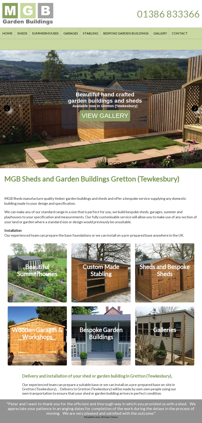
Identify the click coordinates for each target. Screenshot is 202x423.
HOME (7, 33)
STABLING (90, 33)
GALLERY (160, 33)
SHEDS (22, 33)
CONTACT (180, 33)
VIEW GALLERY (105, 115)
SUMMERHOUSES (45, 33)
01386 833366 (168, 14)
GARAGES (71, 33)
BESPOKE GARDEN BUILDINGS (126, 33)
